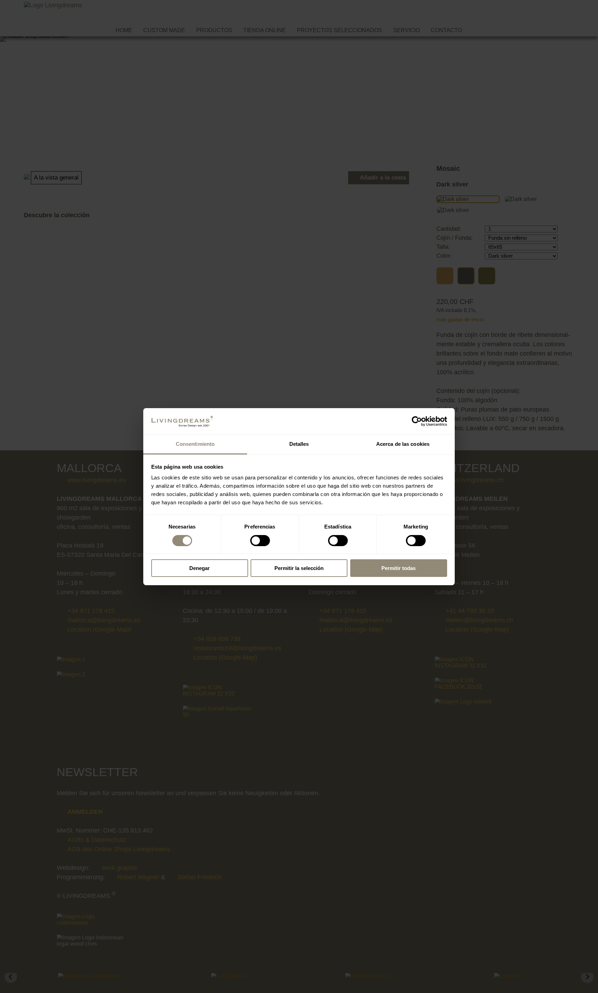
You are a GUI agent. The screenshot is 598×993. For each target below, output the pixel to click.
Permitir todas (398, 568)
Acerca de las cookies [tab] (402, 444)
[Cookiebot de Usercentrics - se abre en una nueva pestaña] (417, 421)
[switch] (260, 540)
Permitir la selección (299, 568)
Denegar (199, 568)
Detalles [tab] (299, 444)
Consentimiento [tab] (195, 444)
